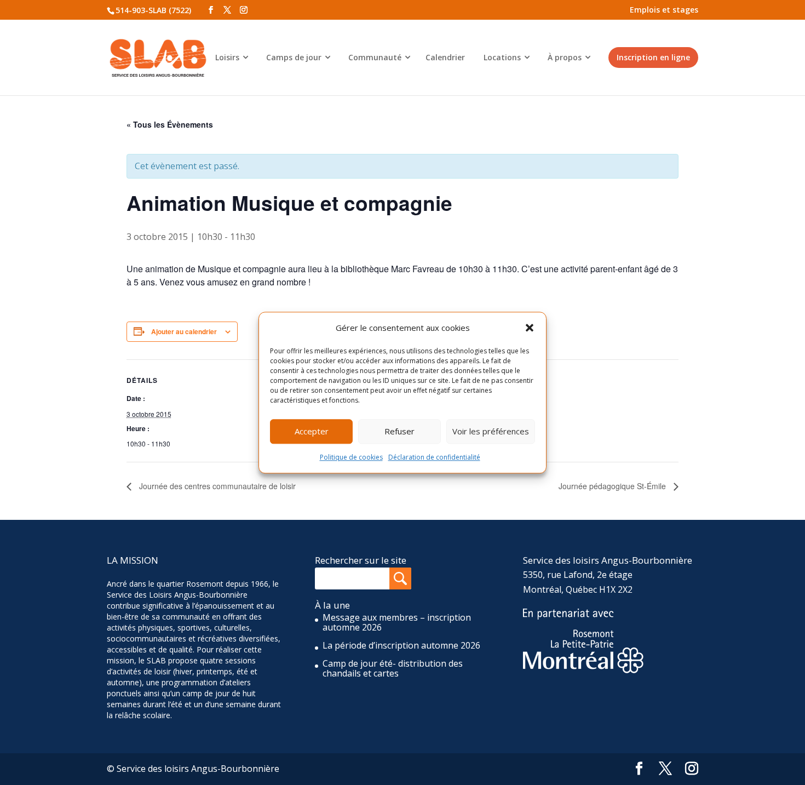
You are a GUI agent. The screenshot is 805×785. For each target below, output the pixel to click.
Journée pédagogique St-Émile (613, 485)
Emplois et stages (664, 9)
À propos (565, 57)
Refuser (399, 431)
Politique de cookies (351, 457)
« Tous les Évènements (170, 124)
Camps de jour (293, 57)
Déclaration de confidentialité (434, 457)
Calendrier (445, 57)
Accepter (312, 431)
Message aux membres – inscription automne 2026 (397, 622)
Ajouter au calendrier (184, 331)
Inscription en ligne (653, 57)
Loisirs (227, 57)
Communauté (374, 57)
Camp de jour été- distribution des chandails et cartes (393, 668)
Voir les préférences (490, 431)
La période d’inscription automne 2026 (401, 645)
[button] (529, 327)
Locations (502, 57)
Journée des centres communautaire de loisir (216, 485)
